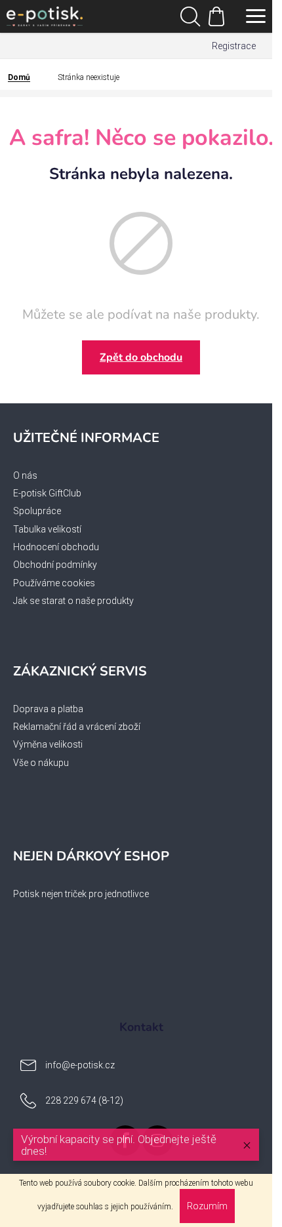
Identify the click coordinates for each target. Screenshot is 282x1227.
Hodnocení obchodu (56, 547)
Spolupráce (37, 511)
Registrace (234, 46)
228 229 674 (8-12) (84, 1100)
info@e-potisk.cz (80, 1065)
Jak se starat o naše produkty (73, 600)
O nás (25, 475)
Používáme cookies (54, 583)
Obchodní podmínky (55, 564)
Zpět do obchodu (141, 357)
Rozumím (207, 1206)
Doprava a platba (48, 709)
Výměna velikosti (48, 744)
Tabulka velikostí (47, 529)
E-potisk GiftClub (47, 493)
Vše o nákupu (41, 762)
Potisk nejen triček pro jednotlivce (81, 894)
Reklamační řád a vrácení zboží (76, 726)
